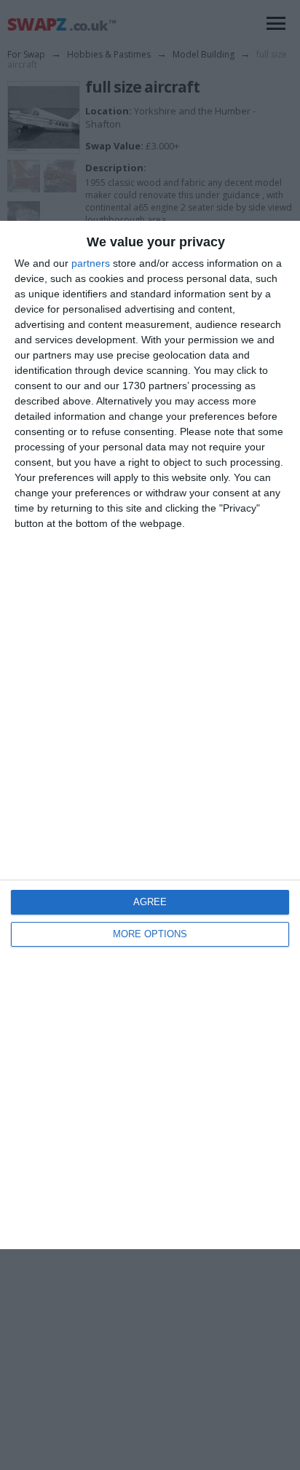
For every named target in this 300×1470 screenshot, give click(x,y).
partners (90, 263)
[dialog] (150, 735)
